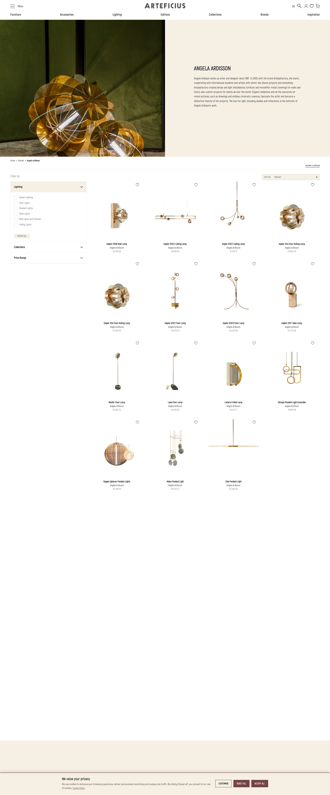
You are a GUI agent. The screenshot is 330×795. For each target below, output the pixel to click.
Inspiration (313, 15)
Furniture (15, 15)
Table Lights (24, 213)
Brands (264, 15)
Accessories (67, 15)
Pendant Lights (26, 208)
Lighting (117, 15)
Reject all (241, 783)
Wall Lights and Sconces (30, 219)
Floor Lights (24, 202)
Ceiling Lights (25, 224)
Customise (223, 783)
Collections (215, 15)
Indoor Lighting (26, 197)
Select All (21, 235)
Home (12, 160)
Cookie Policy (79, 788)
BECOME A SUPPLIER (312, 166)
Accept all (260, 783)
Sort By (267, 177)
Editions (165, 15)
